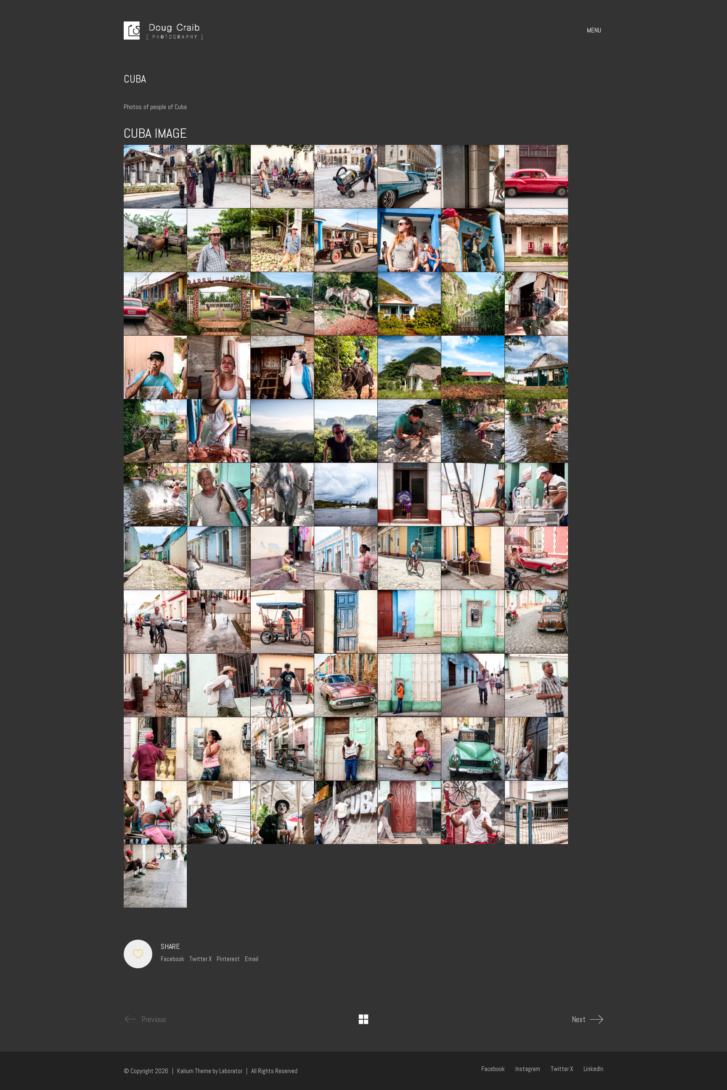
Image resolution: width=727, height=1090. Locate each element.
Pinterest (228, 959)
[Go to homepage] (163, 30)
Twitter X (200, 959)
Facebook (172, 959)
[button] (595, 30)
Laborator (230, 1071)
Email (251, 959)
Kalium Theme (194, 1071)
